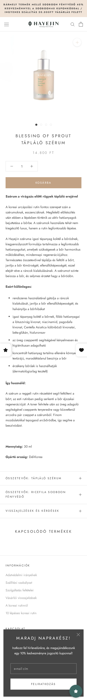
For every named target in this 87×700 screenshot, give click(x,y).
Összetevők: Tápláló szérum (33, 478)
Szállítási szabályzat (19, 582)
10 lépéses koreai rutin (21, 613)
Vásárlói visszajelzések (21, 597)
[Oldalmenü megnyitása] (6, 24)
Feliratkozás (43, 684)
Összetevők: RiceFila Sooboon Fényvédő (36, 494)
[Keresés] (73, 24)
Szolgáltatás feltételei (20, 590)
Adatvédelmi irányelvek (21, 575)
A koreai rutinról (17, 605)
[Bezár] (78, 634)
